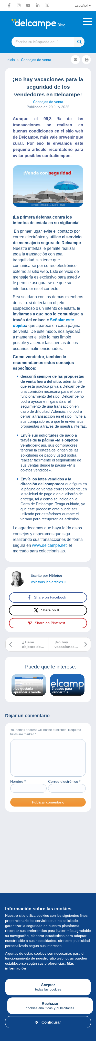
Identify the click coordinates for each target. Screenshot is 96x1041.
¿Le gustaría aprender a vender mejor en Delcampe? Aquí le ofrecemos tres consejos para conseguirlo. (28, 690)
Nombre (18, 781)
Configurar (51, 1022)
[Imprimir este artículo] (86, 59)
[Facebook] (9, 5)
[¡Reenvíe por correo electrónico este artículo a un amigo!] (75, 59)
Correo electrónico (64, 781)
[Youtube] (28, 5)
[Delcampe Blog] (48, 23)
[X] (47, 5)
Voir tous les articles (47, 582)
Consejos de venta (48, 102)
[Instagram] (19, 5)
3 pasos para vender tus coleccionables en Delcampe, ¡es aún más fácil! (66, 690)
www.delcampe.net (49, 545)
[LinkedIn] (38, 5)
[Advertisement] (48, 875)
